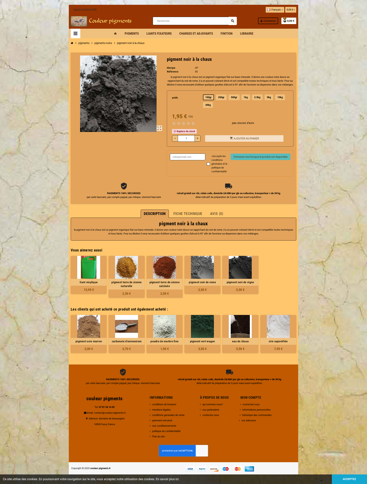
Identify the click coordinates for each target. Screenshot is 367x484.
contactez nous (210, 415)
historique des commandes (257, 415)
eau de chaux (240, 341)
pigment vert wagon (202, 341)
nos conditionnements (164, 425)
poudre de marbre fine (164, 341)
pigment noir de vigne (240, 282)
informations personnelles (256, 409)
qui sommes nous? (212, 404)
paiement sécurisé (162, 420)
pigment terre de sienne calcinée (164, 284)
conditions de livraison (164, 404)
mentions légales (161, 409)
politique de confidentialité (166, 431)
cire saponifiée (278, 341)
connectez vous (251, 404)
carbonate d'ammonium (127, 341)
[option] (89, 334)
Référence (172, 71)
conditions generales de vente (168, 415)
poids (175, 97)
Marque (171, 67)
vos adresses (248, 420)
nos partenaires (210, 409)
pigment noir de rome (202, 282)
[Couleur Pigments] (101, 20)
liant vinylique (89, 282)
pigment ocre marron (89, 341)
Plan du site (158, 436)
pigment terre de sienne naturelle (126, 284)
